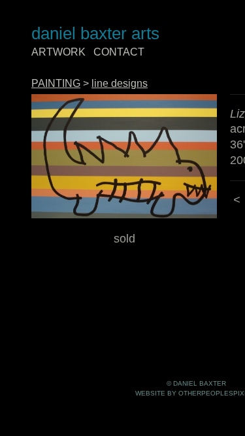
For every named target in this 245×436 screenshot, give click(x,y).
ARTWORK (58, 52)
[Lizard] (124, 156)
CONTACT (118, 52)
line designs (119, 83)
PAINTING (55, 83)
